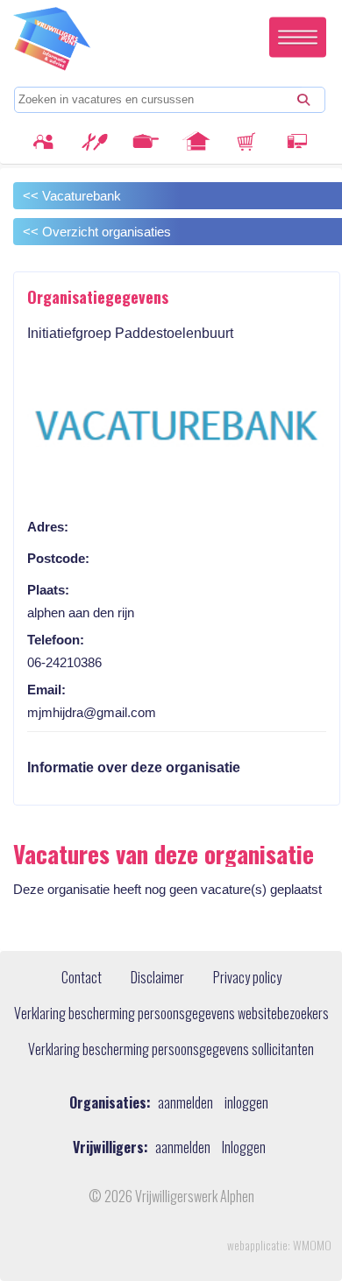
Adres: (47, 526)
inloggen (246, 1103)
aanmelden (185, 1103)
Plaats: (48, 589)
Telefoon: (55, 639)
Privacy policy (247, 978)
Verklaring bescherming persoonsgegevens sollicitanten (171, 1049)
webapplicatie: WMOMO (279, 1245)
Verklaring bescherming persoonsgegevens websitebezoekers (171, 1014)
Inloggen (244, 1147)
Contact (81, 978)
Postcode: (58, 558)
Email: (46, 689)
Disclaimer (157, 978)
